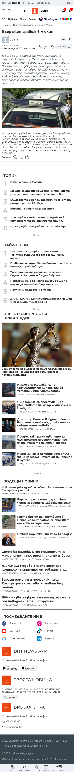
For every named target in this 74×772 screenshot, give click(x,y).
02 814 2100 (13, 720)
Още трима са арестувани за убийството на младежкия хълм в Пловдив (44, 405)
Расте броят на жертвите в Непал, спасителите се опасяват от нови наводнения (43, 520)
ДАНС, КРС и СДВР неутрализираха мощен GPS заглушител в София (41, 300)
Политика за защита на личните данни (24, 746)
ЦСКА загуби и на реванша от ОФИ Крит (39, 226)
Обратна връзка (43, 741)
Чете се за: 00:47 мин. (47, 538)
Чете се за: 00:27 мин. (31, 573)
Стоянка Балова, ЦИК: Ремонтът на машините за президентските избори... (37, 553)
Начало (7, 25)
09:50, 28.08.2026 (26, 538)
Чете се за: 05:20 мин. (31, 559)
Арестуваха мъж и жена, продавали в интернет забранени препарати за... (37, 219)
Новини (12, 19)
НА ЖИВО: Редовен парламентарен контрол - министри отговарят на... (34, 567)
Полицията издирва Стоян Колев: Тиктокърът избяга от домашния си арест (37, 255)
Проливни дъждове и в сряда (30, 289)
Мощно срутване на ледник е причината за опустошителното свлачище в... (40, 192)
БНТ (4, 3)
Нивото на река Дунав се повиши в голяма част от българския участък (37, 489)
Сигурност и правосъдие (28, 25)
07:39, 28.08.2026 (10, 605)
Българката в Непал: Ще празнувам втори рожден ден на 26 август (41, 201)
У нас (49, 25)
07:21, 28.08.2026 (26, 527)
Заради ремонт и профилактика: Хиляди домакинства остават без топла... (32, 583)
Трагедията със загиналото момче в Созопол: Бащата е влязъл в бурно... (37, 273)
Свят (22, 19)
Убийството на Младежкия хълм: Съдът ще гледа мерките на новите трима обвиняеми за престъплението (36, 372)
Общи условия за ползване (16, 741)
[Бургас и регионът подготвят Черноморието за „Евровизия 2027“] (8, 505)
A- (70, 39)
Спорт (32, 19)
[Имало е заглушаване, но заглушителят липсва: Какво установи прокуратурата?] (8, 390)
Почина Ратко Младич (26, 182)
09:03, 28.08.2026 (10, 573)
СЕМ (57, 741)
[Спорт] (66, 19)
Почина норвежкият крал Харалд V (44, 534)
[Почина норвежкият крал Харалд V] (8, 539)
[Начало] (4, 19)
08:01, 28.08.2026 (10, 559)
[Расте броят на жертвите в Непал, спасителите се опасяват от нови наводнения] (8, 522)
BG (69, 3)
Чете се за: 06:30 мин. (47, 506)
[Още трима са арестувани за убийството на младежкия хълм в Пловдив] (8, 407)
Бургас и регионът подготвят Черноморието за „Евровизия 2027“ (44, 501)
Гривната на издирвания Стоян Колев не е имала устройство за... (41, 264)
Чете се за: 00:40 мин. (31, 591)
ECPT (66, 741)
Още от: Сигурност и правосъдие (25, 316)
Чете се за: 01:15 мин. (31, 494)
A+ (63, 39)
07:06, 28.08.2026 (10, 591)
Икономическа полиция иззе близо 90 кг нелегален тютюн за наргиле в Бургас (44, 457)
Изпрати (10, 697)
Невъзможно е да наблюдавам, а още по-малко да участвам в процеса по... (39, 282)
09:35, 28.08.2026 (26, 506)
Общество (65, 506)
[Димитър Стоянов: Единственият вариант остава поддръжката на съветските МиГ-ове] (8, 425)
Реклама (37, 235)
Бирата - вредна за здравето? (32, 208)
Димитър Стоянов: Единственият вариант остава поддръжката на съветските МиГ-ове (44, 422)
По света (63, 527)
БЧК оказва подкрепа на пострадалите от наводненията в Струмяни (36, 599)
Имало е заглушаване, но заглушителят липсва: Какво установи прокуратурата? (40, 388)
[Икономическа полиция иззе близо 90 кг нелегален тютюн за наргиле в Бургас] (8, 459)
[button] (58, 768)
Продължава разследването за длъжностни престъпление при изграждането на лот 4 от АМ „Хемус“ (42, 440)
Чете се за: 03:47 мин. (31, 605)
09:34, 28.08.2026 (10, 494)
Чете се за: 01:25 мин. (46, 527)
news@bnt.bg (14, 727)
